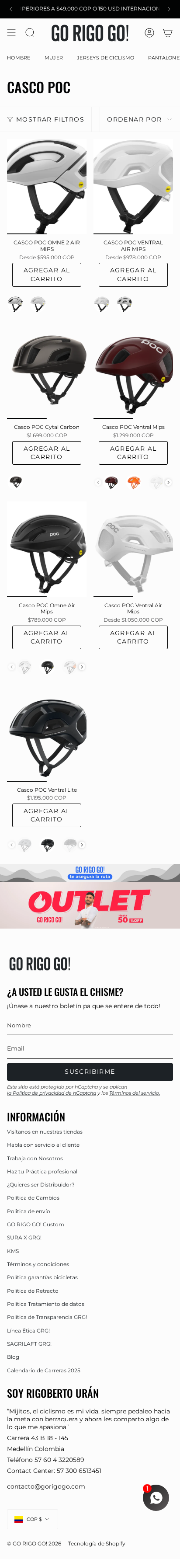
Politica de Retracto (33, 1291)
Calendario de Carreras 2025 (43, 1370)
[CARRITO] (168, 33)
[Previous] (11, 9)
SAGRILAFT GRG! (29, 1343)
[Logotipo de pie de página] (40, 963)
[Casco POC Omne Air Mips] (47, 549)
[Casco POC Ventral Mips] (133, 371)
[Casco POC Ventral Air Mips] (133, 549)
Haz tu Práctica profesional (42, 1171)
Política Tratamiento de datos (45, 1304)
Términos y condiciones (38, 1264)
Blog (13, 1357)
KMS (13, 1251)
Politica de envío (28, 1211)
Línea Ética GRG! (28, 1330)
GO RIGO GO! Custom (35, 1224)
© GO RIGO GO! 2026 (34, 1544)
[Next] (169, 9)
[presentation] (168, 482)
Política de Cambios (33, 1197)
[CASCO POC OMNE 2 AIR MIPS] (47, 186)
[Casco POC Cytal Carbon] (47, 371)
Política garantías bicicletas (42, 1277)
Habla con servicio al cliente (43, 1144)
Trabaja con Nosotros (35, 1158)
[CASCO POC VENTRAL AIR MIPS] (133, 186)
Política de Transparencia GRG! (47, 1317)
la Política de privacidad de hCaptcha (51, 1093)
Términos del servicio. (134, 1093)
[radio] (15, 304)
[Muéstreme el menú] (11, 33)
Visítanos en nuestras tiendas (45, 1131)
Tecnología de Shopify (96, 1544)
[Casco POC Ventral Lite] (47, 733)
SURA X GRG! (24, 1237)
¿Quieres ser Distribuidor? (41, 1184)
